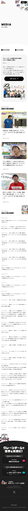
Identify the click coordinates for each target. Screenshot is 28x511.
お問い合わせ (13, 79)
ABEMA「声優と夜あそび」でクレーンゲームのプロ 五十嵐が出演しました (14, 221)
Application (14, 459)
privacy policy (14, 505)
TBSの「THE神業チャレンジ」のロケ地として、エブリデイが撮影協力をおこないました (13, 268)
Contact (14, 470)
